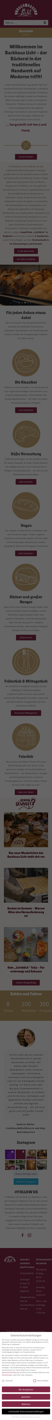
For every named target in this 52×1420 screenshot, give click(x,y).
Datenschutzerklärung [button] (27, 1417)
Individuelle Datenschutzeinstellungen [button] (26, 1411)
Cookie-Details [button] (16, 1417)
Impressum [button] (37, 1417)
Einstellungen (7, 1375)
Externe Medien (42, 1381)
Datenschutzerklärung (10, 1372)
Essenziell (9, 1381)
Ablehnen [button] (26, 1404)
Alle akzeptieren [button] (26, 1389)
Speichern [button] (26, 1396)
